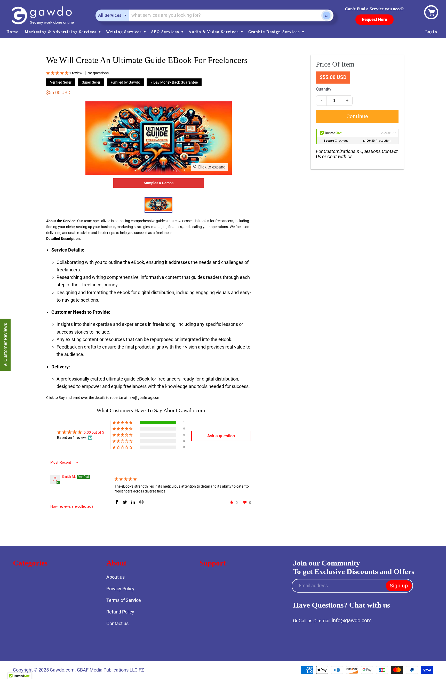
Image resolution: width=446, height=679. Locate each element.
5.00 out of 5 (94, 432)
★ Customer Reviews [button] (5, 345)
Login (431, 32)
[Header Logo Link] (42, 15)
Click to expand (211, 167)
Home (12, 32)
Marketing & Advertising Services (61, 32)
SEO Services (165, 32)
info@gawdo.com (352, 620)
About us (115, 577)
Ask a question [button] (221, 435)
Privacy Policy (120, 588)
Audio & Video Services (214, 32)
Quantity (323, 89)
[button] (57, 73)
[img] (126, 479)
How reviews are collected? (71, 506)
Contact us (117, 623)
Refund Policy (120, 612)
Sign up (399, 586)
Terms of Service (123, 600)
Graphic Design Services (274, 32)
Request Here (374, 19)
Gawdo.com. (63, 670)
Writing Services (124, 32)
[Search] (326, 15)
